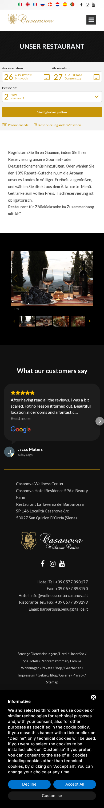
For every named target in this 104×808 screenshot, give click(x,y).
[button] (27, 76)
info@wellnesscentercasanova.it (59, 595)
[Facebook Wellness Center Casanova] (81, 4)
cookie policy (76, 727)
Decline (29, 784)
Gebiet (43, 675)
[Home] (31, 19)
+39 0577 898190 (71, 588)
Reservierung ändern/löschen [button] (59, 125)
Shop (58, 668)
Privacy (78, 675)
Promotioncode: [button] (19, 125)
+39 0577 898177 (71, 581)
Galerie (64, 675)
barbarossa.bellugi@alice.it (64, 609)
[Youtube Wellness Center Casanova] (93, 4)
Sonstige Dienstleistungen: (37, 654)
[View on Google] (21, 429)
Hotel (63, 654)
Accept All (74, 784)
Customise (52, 795)
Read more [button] (20, 418)
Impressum (26, 675)
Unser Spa (77, 654)
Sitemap (52, 682)
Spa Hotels (30, 661)
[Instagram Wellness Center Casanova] (87, 4)
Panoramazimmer (54, 661)
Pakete (47, 668)
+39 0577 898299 (71, 602)
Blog (53, 675)
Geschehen (72, 668)
